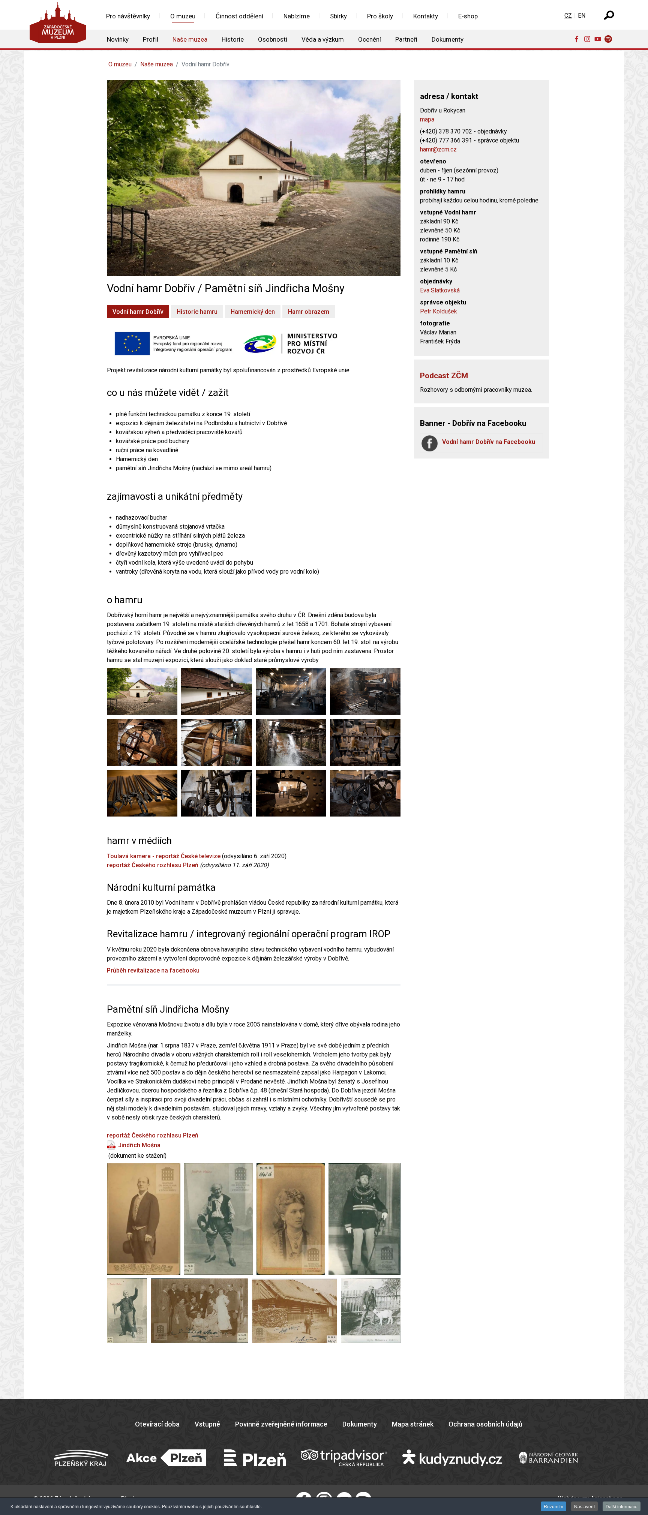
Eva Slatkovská (440, 290)
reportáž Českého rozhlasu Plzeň (152, 865)
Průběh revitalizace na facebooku (153, 970)
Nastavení (584, 1506)
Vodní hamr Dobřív (138, 311)
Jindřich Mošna (139, 1145)
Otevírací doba (157, 1424)
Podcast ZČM (444, 375)
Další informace (622, 1506)
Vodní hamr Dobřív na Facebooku (488, 441)
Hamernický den (253, 311)
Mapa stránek (413, 1424)
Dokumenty (359, 1424)
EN (581, 15)
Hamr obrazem (308, 311)
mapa (427, 119)
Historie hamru (197, 311)
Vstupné (207, 1424)
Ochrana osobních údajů (485, 1424)
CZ (568, 15)
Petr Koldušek (438, 311)
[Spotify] (609, 38)
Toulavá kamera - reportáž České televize (163, 856)
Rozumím (553, 1506)
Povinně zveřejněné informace (281, 1424)
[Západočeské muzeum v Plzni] (60, 24)
